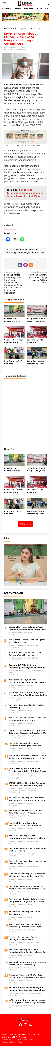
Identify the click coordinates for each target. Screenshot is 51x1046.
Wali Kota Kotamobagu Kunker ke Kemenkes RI (24, 912)
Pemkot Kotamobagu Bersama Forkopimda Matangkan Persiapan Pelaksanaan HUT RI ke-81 (24, 744)
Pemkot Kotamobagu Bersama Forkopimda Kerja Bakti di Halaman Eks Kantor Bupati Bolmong (27, 950)
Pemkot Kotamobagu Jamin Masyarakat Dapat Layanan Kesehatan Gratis (27, 836)
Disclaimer (29, 1039)
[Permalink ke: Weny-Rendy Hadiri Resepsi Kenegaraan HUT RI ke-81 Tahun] (37, 310)
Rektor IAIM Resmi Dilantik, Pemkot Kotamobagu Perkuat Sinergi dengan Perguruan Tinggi (26, 925)
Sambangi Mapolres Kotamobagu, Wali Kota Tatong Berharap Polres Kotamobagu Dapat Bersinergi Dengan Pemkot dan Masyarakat (13, 282)
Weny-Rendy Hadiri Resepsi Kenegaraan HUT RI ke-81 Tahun (36, 319)
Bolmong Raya (9, 49)
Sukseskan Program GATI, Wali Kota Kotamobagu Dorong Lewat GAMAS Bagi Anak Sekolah (27, 976)
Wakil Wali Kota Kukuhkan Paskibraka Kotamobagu (26, 706)
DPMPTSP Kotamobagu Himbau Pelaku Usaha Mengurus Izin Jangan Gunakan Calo (25, 250)
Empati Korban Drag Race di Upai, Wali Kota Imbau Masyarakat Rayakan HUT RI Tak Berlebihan (26, 731)
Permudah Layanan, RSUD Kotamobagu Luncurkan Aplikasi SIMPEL (37, 277)
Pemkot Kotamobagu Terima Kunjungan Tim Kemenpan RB (27, 849)
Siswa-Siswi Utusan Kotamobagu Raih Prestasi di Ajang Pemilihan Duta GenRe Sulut (35, 362)
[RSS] (31, 265)
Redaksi (7, 1039)
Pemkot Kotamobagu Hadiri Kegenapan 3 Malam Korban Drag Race (27, 719)
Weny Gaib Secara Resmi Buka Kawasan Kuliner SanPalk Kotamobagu (27, 963)
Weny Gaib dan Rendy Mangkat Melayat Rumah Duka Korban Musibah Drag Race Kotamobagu (27, 757)
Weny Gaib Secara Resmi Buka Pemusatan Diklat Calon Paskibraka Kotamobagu (25, 824)
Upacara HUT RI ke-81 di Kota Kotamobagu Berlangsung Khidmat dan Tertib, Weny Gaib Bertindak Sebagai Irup (36, 341)
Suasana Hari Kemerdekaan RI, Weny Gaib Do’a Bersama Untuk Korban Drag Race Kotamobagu (13, 319)
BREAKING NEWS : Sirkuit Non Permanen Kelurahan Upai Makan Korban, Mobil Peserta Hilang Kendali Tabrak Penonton (26, 784)
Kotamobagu (21, 49)
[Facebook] (20, 265)
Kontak (18, 1039)
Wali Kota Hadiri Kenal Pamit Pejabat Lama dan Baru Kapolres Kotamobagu (26, 988)
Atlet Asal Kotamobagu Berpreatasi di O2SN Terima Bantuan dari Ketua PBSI (26, 874)
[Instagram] (25, 265)
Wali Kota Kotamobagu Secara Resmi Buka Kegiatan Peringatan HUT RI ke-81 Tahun (26, 798)
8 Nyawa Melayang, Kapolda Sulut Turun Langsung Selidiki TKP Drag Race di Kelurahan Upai (26, 769)
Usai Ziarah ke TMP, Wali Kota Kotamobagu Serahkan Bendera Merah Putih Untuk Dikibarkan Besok (13, 362)
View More (25, 524)
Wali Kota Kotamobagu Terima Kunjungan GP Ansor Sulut (22, 938)
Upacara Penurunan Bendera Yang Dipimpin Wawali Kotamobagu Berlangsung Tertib (13, 341)
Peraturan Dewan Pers (12, 1042)
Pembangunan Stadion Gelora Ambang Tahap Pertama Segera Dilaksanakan (26, 900)
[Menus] (4, 3)
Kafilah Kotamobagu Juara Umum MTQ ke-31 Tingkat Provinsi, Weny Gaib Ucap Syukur (27, 1001)
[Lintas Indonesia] (26, 3)
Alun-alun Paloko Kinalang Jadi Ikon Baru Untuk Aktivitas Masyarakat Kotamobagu (25, 811)
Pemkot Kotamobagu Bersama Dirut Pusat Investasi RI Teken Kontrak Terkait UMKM (27, 887)
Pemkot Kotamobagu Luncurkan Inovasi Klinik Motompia (27, 862)
